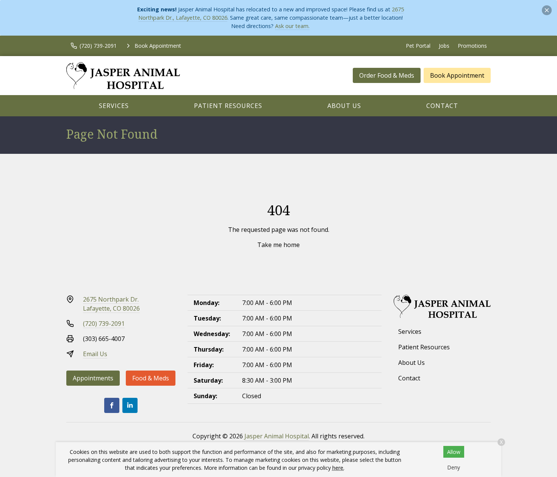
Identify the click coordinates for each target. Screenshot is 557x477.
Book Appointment (457, 75)
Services (114, 106)
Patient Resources (228, 106)
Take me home (278, 245)
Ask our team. (292, 26)
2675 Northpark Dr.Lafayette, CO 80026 (111, 304)
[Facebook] (111, 405)
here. (338, 467)
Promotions (472, 45)
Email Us (95, 354)
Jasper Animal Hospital (276, 436)
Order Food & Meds (386, 75)
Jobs (444, 45)
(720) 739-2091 (104, 323)
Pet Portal (418, 45)
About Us (344, 106)
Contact (442, 106)
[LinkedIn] (130, 405)
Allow (453, 451)
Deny (453, 467)
